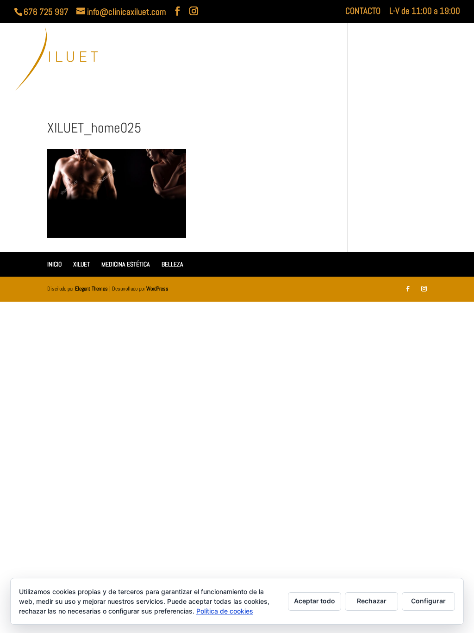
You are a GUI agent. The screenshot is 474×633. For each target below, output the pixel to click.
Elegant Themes (91, 288)
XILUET (282, 60)
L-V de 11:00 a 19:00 (424, 11)
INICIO (250, 60)
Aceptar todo (314, 601)
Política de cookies (224, 611)
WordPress (157, 288)
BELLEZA (416, 60)
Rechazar (372, 601)
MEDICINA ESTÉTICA (348, 60)
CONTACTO (362, 11)
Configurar (428, 601)
